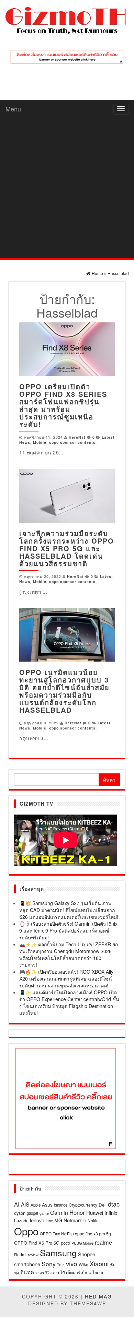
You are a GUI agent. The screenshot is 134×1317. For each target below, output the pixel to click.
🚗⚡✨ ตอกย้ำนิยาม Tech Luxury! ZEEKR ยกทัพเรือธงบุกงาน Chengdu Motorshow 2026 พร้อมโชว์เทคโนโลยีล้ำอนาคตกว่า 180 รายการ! (68, 954)
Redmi (20, 1254)
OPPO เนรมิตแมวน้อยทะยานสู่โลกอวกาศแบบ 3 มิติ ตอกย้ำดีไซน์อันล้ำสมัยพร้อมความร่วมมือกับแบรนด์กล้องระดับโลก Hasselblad (64, 691)
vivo (71, 1263)
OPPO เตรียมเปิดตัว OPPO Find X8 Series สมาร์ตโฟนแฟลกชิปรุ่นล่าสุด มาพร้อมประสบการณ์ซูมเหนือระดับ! (63, 405)
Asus (47, 1204)
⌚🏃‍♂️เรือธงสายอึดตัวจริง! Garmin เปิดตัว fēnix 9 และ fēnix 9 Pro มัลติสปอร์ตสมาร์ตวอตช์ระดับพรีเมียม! (68, 930)
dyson (19, 1213)
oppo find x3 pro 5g (93, 1233)
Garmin (59, 1213)
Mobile (39, 442)
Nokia (93, 1220)
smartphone (27, 1264)
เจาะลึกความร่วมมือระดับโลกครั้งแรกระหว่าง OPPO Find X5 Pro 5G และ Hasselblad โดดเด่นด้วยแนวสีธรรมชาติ (66, 548)
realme (103, 1242)
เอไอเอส (96, 1272)
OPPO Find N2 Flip (57, 1233)
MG (58, 1220)
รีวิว (48, 1272)
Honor (77, 1212)
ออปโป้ (59, 1272)
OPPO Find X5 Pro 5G (36, 1242)
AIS (25, 1204)
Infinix (110, 1212)
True (61, 1264)
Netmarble (75, 1220)
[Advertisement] (67, 188)
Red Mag (98, 1296)
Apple (36, 1205)
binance (60, 1205)
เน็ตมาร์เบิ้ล (76, 1272)
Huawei (94, 1212)
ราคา (39, 1272)
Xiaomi (99, 1263)
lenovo (37, 1220)
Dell (103, 1204)
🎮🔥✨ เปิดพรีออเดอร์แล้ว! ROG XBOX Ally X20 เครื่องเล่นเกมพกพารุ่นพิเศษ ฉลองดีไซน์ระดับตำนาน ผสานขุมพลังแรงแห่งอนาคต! (66, 978)
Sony (49, 1263)
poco (65, 1242)
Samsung (58, 1252)
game (44, 1213)
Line (49, 1220)
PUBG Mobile (82, 1243)
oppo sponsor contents (72, 442)
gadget (32, 1213)
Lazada (21, 1220)
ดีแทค (27, 1272)
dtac (114, 1203)
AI (17, 1204)
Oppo (26, 1231)
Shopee (86, 1254)
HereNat (77, 437)
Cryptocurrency (83, 1205)
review (33, 1254)
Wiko (83, 1264)
